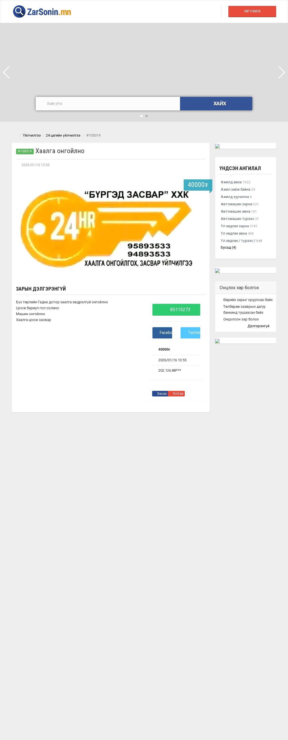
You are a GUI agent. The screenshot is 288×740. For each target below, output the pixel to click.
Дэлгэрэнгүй (259, 326)
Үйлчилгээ (32, 135)
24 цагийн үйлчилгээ (63, 135)
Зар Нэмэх (252, 11)
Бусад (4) (228, 247)
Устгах (177, 394)
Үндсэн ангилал (240, 168)
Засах (161, 394)
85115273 (179, 309)
